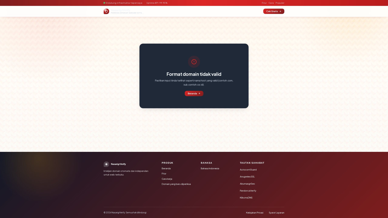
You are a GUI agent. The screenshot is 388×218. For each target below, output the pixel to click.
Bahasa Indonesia (210, 168)
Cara (271, 3)
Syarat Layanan (276, 212)
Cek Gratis (272, 11)
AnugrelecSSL (247, 176)
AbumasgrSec (247, 183)
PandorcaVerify (248, 190)
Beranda (192, 93)
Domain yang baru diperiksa (176, 184)
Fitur (264, 3)
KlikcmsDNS (246, 197)
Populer (280, 3)
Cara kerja (167, 178)
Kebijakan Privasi (254, 212)
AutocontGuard (248, 169)
